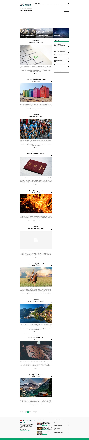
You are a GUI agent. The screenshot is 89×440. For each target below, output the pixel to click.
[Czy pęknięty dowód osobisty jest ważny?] (36, 166)
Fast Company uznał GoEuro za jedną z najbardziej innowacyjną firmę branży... (46, 433)
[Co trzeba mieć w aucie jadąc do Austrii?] (36, 313)
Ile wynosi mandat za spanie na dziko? (59, 64)
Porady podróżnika (60, 5)
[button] (68, 6)
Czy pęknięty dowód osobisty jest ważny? (35, 153)
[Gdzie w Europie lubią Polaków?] (44, 33)
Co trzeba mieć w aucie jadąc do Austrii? (36, 301)
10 (30, 412)
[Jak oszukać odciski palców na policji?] (36, 277)
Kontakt (39, 3)
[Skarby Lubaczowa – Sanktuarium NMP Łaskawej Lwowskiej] (39, 428)
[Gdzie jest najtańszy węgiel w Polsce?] (36, 240)
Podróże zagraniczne (45, 429)
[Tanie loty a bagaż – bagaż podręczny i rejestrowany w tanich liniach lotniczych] (39, 423)
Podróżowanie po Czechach (58, 432)
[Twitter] (68, 3)
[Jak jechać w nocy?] (61, 33)
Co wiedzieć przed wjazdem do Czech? (36, 116)
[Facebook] (67, 3)
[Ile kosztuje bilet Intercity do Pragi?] (36, 350)
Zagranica (39, 5)
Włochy (55, 429)
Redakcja (33, 81)
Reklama (36, 3)
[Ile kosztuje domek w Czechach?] (36, 387)
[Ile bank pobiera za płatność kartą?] (36, 55)
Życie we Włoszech (57, 426)
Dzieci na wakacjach (46, 5)
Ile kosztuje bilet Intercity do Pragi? (35, 337)
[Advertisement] (44, 20)
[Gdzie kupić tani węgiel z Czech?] (36, 204)
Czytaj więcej (35, 73)
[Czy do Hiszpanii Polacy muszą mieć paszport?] (36, 92)
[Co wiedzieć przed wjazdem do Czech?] (36, 129)
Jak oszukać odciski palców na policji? (36, 264)
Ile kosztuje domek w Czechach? (36, 375)
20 (34, 412)
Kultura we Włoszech (57, 433)
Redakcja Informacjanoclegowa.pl (61, 45)
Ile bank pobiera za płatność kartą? (36, 42)
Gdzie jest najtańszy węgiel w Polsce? (36, 228)
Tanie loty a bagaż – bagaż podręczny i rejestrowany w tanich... (46, 423)
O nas (33, 3)
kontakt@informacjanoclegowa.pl (25, 430)
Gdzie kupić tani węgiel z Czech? (36, 191)
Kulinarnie (53, 5)
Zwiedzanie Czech (57, 431)
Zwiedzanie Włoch (57, 424)
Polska (34, 5)
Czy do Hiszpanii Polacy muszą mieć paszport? (36, 79)
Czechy (55, 422)
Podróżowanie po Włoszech (58, 425)
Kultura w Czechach (35, 40)
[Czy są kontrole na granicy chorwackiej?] (28, 33)
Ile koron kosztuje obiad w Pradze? (59, 60)
